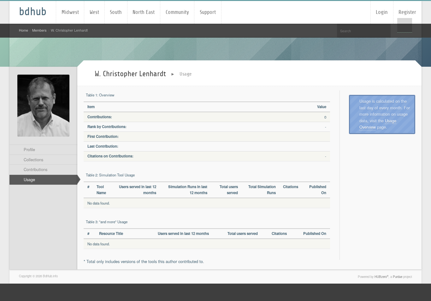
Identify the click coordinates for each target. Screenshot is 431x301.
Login (382, 12)
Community (177, 12)
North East (144, 12)
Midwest (70, 12)
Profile (29, 149)
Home (23, 30)
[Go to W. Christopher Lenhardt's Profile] (43, 106)
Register (407, 12)
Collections (33, 160)
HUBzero (381, 276)
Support (208, 12)
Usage (29, 179)
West (94, 12)
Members (39, 30)
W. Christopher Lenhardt (130, 73)
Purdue (397, 276)
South (116, 12)
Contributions (35, 169)
